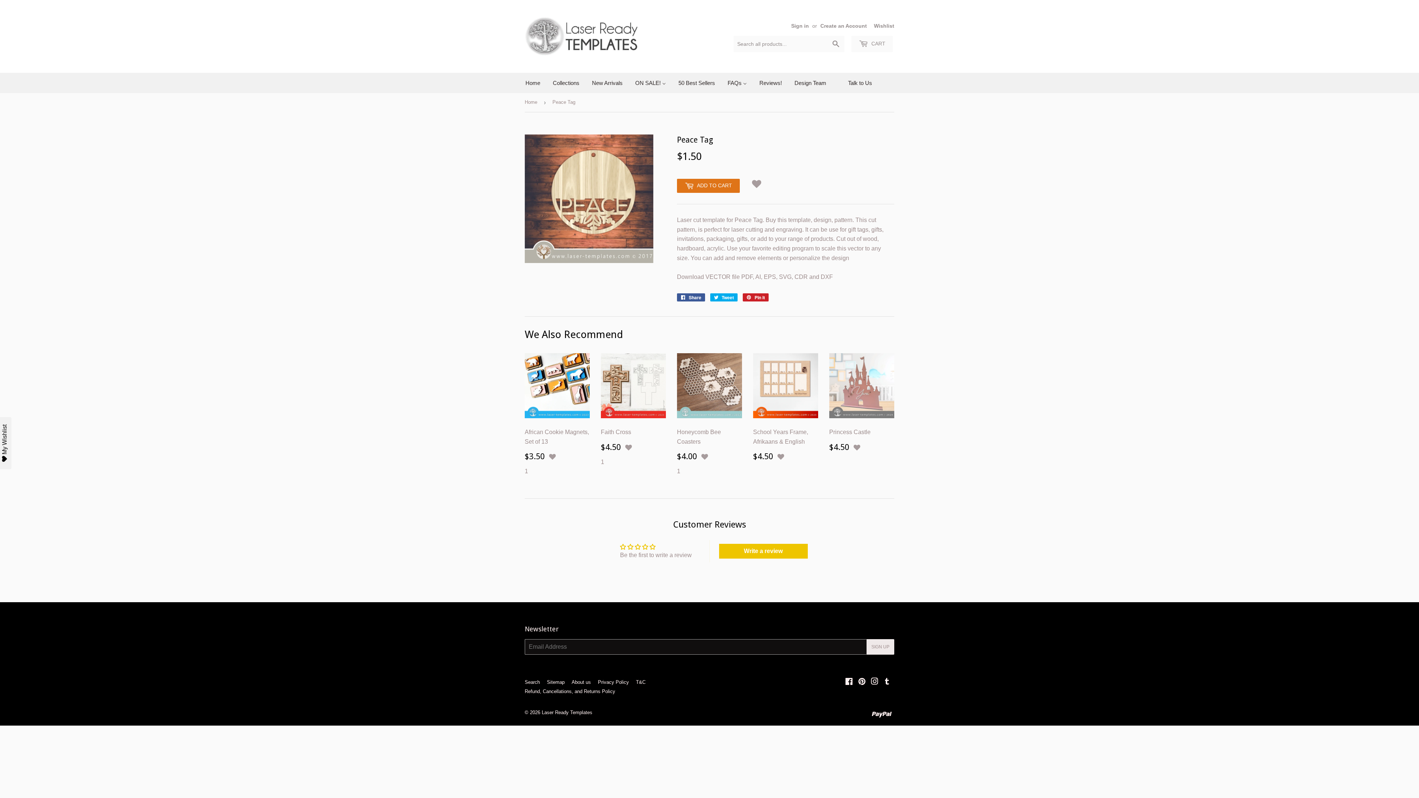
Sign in (800, 26)
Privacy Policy (613, 682)
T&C (641, 682)
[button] (756, 182)
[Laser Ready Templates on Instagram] (874, 682)
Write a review (763, 551)
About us (581, 682)
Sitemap (556, 682)
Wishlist (884, 26)
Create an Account (843, 26)
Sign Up (880, 646)
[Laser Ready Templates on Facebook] (849, 682)
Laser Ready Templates (567, 712)
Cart (877, 44)
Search (532, 682)
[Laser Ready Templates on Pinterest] (862, 682)
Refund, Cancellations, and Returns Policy (570, 691)
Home (531, 102)
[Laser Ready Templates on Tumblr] (887, 682)
